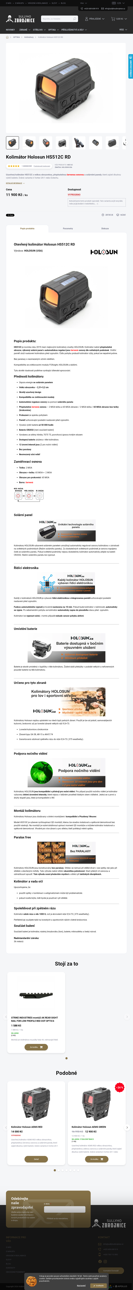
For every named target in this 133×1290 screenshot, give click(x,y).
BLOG (63, 3)
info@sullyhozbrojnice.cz (113, 1244)
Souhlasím (100, 1285)
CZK (119, 3)
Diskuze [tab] (105, 228)
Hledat (74, 19)
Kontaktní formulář (111, 1271)
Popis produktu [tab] (27, 228)
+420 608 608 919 (110, 1249)
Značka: (63, 167)
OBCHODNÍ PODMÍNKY (15, 1272)
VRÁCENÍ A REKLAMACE (38, 3)
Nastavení (81, 1285)
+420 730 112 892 (110, 1254)
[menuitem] (11, 30)
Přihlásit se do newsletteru (57, 1218)
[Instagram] (105, 1261)
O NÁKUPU (19, 3)
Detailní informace (14, 183)
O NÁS (8, 3)
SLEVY (54, 3)
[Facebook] (100, 1261)
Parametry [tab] (68, 228)
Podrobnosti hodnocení (42, 166)
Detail (36, 1159)
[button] (66, 1058)
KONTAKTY (10, 1268)
